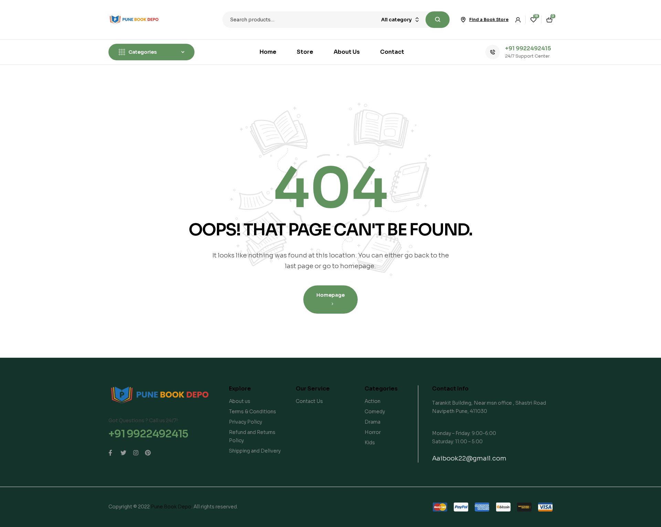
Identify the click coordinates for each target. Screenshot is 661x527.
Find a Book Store (488, 19)
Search (438, 19)
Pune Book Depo (171, 507)
